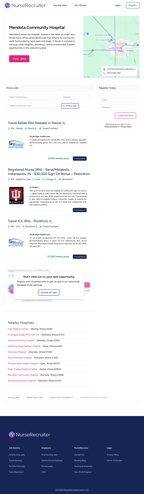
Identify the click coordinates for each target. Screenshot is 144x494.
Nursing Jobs (60, 5)
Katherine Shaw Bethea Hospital (24, 346)
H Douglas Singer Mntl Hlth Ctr (23, 334)
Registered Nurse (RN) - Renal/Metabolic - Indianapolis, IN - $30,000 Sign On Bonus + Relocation (49, 172)
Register (133, 5)
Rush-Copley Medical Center (22, 369)
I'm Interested (79, 159)
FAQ (44, 472)
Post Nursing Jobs (50, 455)
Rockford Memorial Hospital (22, 380)
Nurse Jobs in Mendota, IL (61, 397)
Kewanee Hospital (17, 352)
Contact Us (79, 455)
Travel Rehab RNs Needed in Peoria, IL (36, 123)
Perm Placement (16, 472)
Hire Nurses (80, 5)
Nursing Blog (80, 460)
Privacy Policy (126, 126)
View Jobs (19, 58)
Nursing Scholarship (83, 466)
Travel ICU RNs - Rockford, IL (30, 221)
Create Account (125, 115)
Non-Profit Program (83, 472)
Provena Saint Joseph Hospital (23, 363)
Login (117, 5)
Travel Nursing (15, 460)
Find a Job (71, 105)
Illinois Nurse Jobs (35, 397)
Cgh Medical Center (18, 329)
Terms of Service (111, 126)
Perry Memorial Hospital (20, 357)
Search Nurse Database (52, 460)
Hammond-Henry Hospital (21, 340)
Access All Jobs (49, 292)
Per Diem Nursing (16, 466)
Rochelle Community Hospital (23, 375)
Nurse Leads (47, 466)
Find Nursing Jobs (17, 455)
